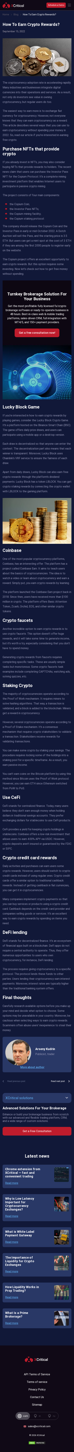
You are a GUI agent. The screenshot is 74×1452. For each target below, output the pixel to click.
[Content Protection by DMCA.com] (37, 1443)
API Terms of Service (37, 1374)
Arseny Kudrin (45, 1049)
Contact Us (37, 1397)
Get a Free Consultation (37, 1131)
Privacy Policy (37, 1389)
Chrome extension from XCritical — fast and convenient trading (22, 1172)
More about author (32, 1067)
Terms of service (37, 1382)
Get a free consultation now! (37, 332)
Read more (11, 1183)
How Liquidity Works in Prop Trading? (22, 1288)
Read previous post (16, 1081)
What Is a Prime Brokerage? (16, 1314)
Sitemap (37, 1404)
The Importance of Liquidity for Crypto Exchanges (19, 1261)
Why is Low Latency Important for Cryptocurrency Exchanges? (19, 1204)
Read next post (58, 1081)
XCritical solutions (19, 1098)
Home (6, 14)
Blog (16, 14)
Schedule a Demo (56, 5)
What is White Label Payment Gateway (19, 1233)
